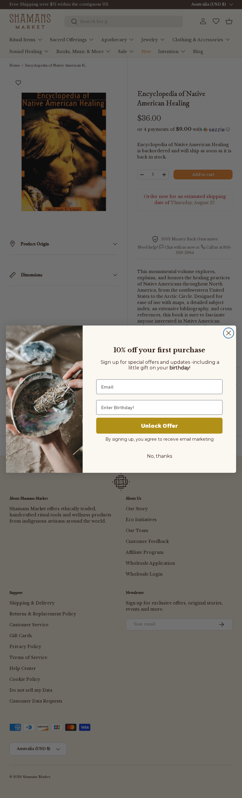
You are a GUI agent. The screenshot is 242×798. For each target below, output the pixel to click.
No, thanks (159, 456)
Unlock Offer (159, 425)
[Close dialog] (228, 333)
